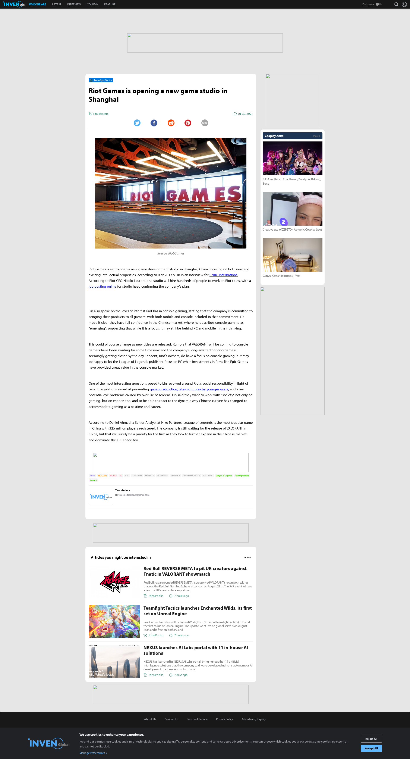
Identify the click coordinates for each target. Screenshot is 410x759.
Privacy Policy (224, 719)
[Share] (154, 122)
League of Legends (224, 475)
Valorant (93, 480)
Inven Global (14, 4)
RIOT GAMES (162, 475)
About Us (150, 719)
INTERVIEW (74, 4)
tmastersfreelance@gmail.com (134, 494)
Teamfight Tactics (242, 475)
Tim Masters (122, 490)
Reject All (371, 739)
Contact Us (172, 719)
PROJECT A (149, 475)
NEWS (92, 475)
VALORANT (207, 475)
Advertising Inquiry (254, 719)
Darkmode (368, 4)
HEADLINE (102, 475)
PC (121, 475)
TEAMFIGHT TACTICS (191, 475)
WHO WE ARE (37, 4)
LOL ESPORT (137, 475)
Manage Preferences (92, 753)
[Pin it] (187, 122)
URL (204, 123)
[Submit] (170, 122)
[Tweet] (136, 122)
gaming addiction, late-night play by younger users (189, 389)
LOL (127, 475)
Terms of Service (197, 719)
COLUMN (92, 4)
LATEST (56, 4)
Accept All (371, 748)
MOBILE (113, 475)
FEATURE (110, 4)
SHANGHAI (175, 475)
